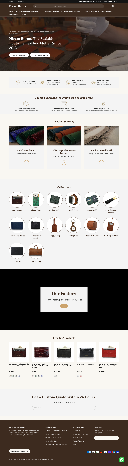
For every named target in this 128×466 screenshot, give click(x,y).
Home (11, 11)
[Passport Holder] (92, 199)
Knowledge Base (51, 441)
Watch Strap (73, 210)
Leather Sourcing (91, 11)
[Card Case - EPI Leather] (86, 352)
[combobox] (68, 6)
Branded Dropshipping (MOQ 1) (56, 430)
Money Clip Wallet (17, 236)
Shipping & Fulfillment (80, 434)
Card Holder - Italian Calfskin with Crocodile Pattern (40, 365)
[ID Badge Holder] (111, 225)
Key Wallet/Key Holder (110, 211)
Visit (64, 306)
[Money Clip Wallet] (17, 225)
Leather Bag (36, 261)
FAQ (99, 1)
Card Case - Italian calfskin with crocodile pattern (19, 365)
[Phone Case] (36, 199)
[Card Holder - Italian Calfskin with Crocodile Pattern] (41, 352)
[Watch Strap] (73, 199)
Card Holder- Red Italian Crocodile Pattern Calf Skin (108, 365)
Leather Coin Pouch (35, 237)
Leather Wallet (55, 210)
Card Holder (17, 210)
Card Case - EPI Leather (85, 364)
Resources (13, 15)
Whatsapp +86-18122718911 (87, 1)
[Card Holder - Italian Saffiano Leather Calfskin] (64, 352)
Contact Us (76, 430)
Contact (23, 15)
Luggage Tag (55, 236)
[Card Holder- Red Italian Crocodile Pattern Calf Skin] (109, 352)
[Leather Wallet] (55, 199)
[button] (118, 6)
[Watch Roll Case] (92, 225)
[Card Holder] (17, 199)
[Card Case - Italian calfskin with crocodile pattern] (19, 352)
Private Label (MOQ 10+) (51, 11)
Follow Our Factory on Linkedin (56, 444)
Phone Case (36, 210)
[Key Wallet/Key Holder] (111, 199)
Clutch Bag (17, 261)
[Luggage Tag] (55, 225)
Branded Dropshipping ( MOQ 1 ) (27, 11)
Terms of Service (78, 441)
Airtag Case (73, 236)
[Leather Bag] (36, 251)
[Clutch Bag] (17, 251)
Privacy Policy (77, 437)
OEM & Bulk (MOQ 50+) (72, 11)
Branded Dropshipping (19, 55)
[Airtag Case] (73, 225)
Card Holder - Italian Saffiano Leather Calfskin (63, 365)
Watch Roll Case (92, 236)
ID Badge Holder (111, 236)
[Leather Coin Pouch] (36, 225)
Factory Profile (106, 11)
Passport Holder (92, 210)
